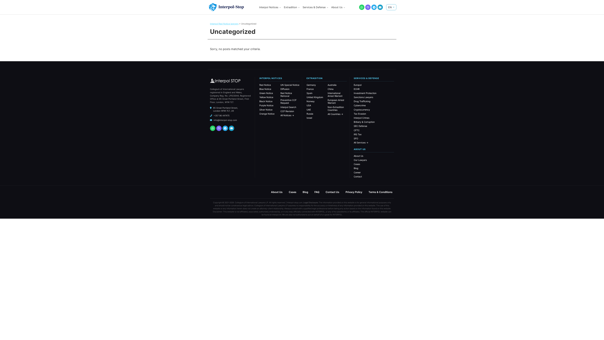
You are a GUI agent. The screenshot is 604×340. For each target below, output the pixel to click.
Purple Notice (266, 105)
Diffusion (284, 89)
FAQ (316, 192)
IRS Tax (358, 134)
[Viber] (368, 7)
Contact (358, 176)
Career (357, 172)
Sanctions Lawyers (363, 97)
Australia (332, 85)
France (310, 89)
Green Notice (266, 93)
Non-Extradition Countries (336, 108)
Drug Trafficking (362, 101)
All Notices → (287, 115)
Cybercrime (360, 105)
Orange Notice (266, 113)
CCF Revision (287, 111)
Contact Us (332, 192)
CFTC (357, 130)
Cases (357, 164)
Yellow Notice (266, 97)
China (330, 89)
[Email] (380, 7)
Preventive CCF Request (288, 101)
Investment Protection (365, 93)
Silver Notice (265, 109)
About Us (336, 7)
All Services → (361, 142)
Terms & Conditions (380, 192)
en (390, 7)
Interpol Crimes (361, 117)
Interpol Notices (268, 7)
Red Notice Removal (286, 94)
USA (309, 105)
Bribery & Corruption (364, 122)
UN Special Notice (289, 85)
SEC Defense (360, 126)
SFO (356, 138)
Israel (309, 117)
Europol (357, 85)
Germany (311, 85)
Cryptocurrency (362, 109)
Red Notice (265, 85)
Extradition (290, 7)
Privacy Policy (354, 192)
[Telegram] (374, 7)
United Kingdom (315, 97)
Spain (309, 93)
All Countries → (335, 114)
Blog (356, 168)
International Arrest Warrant (335, 94)
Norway (311, 101)
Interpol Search (288, 107)
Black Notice (265, 101)
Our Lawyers (360, 160)
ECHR (357, 89)
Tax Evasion (360, 113)
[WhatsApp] (361, 7)
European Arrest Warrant (336, 101)
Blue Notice (265, 89)
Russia (310, 113)
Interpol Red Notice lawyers (224, 23)
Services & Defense (314, 7)
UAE (309, 109)
